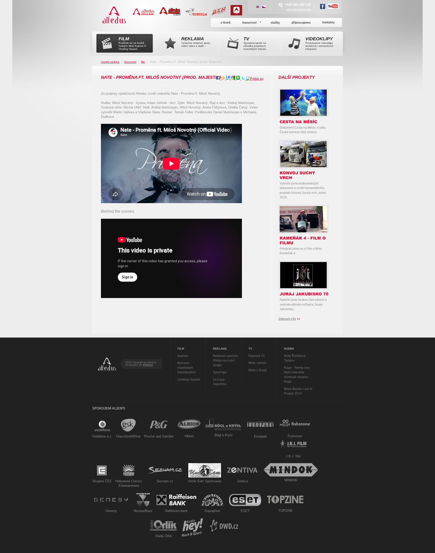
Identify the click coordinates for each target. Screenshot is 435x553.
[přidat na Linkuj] (228, 79)
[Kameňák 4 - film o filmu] (306, 231)
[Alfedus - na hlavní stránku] (114, 25)
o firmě (226, 22)
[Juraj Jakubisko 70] (303, 287)
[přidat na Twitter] (243, 79)
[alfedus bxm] (220, 14)
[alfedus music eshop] (171, 14)
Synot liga (220, 372)
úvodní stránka (110, 61)
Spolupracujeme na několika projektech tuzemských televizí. (255, 43)
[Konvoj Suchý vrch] (303, 166)
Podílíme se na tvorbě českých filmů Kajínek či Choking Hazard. (132, 43)
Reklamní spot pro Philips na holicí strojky (225, 360)
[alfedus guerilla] (197, 14)
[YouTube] (333, 7)
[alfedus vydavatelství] (238, 14)
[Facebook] (322, 7)
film (143, 61)
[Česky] (264, 7)
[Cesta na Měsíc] (303, 115)
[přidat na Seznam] (238, 79)
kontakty (328, 22)
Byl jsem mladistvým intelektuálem (186, 367)
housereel (130, 61)
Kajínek (182, 356)
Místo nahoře (257, 363)
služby (275, 22)
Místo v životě (257, 370)
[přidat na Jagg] (223, 79)
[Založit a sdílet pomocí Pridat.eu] (254, 79)
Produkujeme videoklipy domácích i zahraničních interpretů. (319, 43)
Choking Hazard (188, 379)
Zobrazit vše (287, 319)
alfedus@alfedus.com (298, 9)
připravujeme (301, 22)
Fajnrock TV (256, 356)
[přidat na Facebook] (218, 79)
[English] (258, 7)
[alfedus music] (145, 14)
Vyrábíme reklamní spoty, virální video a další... (195, 41)
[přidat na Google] (233, 79)
